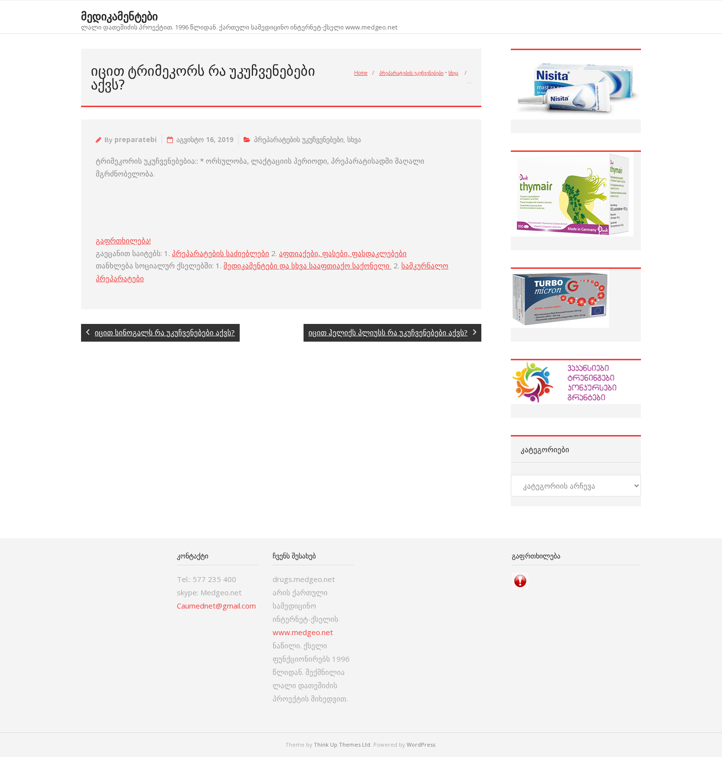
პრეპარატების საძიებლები (220, 253)
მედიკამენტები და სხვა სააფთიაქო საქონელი (307, 265)
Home (360, 72)
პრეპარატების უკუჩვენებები (411, 72)
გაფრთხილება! (123, 240)
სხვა (453, 72)
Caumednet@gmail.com (216, 606)
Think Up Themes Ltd (342, 744)
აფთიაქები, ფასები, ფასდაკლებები (343, 253)
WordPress (421, 744)
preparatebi (135, 139)
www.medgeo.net (303, 632)
